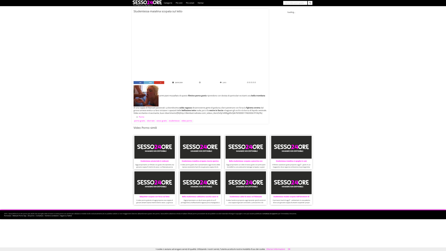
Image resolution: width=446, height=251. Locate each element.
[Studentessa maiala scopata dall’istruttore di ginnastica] (291, 182)
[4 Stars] (253, 82)
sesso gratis (161, 120)
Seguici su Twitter (66, 216)
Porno (141, 117)
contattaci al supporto (270, 214)
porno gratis (139, 120)
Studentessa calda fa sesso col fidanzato (246, 196)
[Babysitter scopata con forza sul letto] (154, 182)
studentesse (174, 120)
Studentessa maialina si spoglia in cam (291, 161)
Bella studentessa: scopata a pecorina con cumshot (245, 161)
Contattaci (39, 216)
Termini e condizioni (52, 216)
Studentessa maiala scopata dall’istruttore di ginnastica (291, 197)
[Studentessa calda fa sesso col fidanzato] (246, 182)
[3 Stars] (251, 82)
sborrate (151, 120)
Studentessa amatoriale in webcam (155, 161)
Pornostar (7, 216)
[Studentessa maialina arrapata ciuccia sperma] (200, 147)
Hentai (200, 3)
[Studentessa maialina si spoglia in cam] (291, 147)
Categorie (168, 3)
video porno (186, 120)
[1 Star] (248, 82)
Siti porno (31, 216)
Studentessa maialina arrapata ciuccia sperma (200, 161)
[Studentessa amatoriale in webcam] (154, 147)
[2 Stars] (250, 82)
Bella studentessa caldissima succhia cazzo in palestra (200, 197)
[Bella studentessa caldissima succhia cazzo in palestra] (200, 182)
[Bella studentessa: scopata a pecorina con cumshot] (246, 147)
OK (289, 249)
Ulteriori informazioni (275, 249)
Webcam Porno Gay (19, 216)
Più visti (179, 3)
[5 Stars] (255, 82)
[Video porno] (148, 2)
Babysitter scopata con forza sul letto (155, 196)
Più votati (190, 3)
